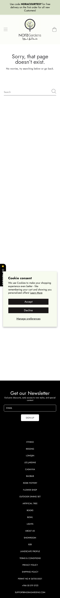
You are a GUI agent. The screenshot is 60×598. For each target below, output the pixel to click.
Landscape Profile (30, 551)
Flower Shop (30, 489)
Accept (28, 302)
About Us (30, 530)
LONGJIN (30, 455)
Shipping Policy (30, 571)
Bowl (30, 517)
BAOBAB (30, 476)
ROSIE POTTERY (30, 482)
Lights (30, 523)
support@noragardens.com (30, 592)
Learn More (36, 293)
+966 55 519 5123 (30, 585)
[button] (5, 29)
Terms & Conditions (30, 558)
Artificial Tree (30, 503)
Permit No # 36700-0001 (30, 578)
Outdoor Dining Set (30, 496)
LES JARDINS (30, 462)
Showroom (30, 537)
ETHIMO (30, 441)
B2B (30, 544)
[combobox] (30, 91)
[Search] (54, 91)
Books (30, 510)
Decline (28, 310)
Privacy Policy (30, 564)
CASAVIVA (30, 469)
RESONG (30, 448)
